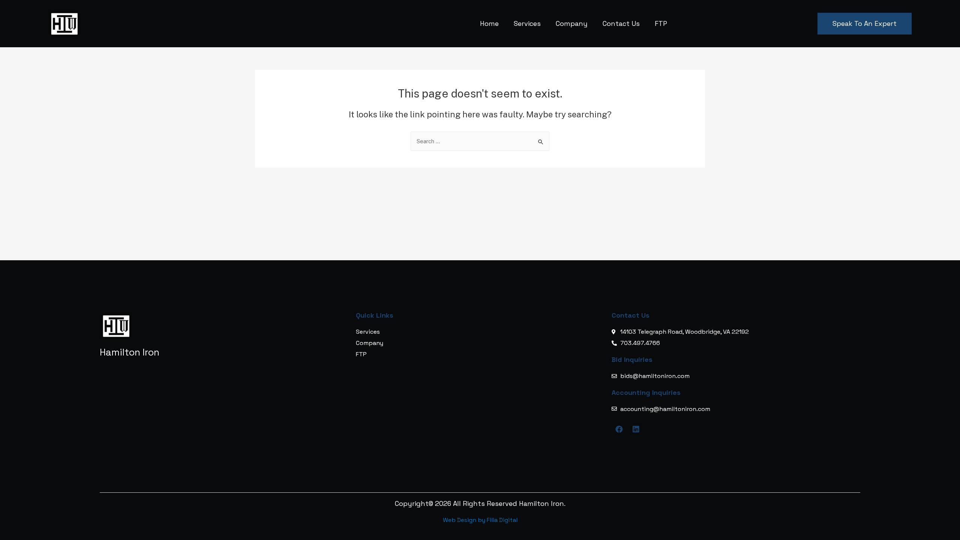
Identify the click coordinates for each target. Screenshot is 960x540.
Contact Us (621, 23)
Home (489, 23)
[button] (865, 23)
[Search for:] (480, 141)
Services (527, 23)
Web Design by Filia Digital (480, 520)
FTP (661, 23)
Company (572, 23)
